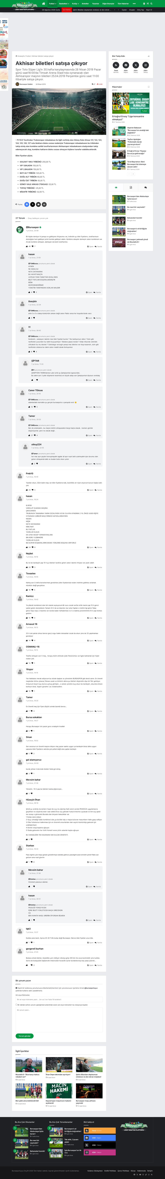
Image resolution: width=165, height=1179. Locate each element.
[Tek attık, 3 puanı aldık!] (56, 1142)
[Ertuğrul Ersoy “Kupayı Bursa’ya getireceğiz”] (119, 154)
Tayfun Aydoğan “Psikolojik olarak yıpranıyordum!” (134, 141)
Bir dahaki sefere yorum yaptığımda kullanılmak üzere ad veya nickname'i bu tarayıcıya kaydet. (52, 1005)
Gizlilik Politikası (110, 1171)
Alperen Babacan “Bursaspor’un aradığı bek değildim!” (138, 130)
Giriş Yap (140, 10)
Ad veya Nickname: (23, 995)
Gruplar (132, 10)
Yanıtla (99, 246)
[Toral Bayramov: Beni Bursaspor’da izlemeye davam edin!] (119, 165)
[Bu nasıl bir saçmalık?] (119, 210)
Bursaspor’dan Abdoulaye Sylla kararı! (36, 1131)
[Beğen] (27, 246)
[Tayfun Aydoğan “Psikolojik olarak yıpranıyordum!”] (119, 142)
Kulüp (74, 4)
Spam (91, 246)
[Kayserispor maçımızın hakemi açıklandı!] (59, 1090)
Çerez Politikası (123, 1171)
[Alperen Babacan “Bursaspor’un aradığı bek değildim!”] (119, 131)
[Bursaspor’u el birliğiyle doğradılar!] (119, 232)
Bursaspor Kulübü (26, 84)
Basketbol (63, 4)
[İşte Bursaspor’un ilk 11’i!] (56, 1153)
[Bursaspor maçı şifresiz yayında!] (89, 1090)
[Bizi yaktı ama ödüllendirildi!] (29, 1090)
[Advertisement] (82, 33)
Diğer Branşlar (108, 4)
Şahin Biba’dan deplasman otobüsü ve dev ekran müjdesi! (94, 10)
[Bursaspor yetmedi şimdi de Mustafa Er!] (119, 242)
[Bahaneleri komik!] (119, 221)
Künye (133, 1171)
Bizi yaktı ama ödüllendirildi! (27, 1101)
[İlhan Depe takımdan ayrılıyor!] (59, 1064)
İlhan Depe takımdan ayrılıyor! (58, 1074)
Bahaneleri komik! (134, 218)
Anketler (85, 4)
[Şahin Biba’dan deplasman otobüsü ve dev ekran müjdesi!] (89, 1064)
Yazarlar (95, 4)
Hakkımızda (141, 1171)
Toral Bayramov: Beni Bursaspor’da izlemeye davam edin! (136, 164)
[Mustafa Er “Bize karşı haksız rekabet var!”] (29, 1064)
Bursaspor (33, 227)
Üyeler (124, 10)
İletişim (150, 1171)
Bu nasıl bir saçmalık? (136, 207)
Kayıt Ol (149, 10)
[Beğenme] (33, 246)
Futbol (51, 4)
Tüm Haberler (123, 4)
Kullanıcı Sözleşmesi (95, 1171)
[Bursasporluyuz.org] (24, 6)
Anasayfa (20, 56)
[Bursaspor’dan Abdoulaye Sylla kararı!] (119, 199)
